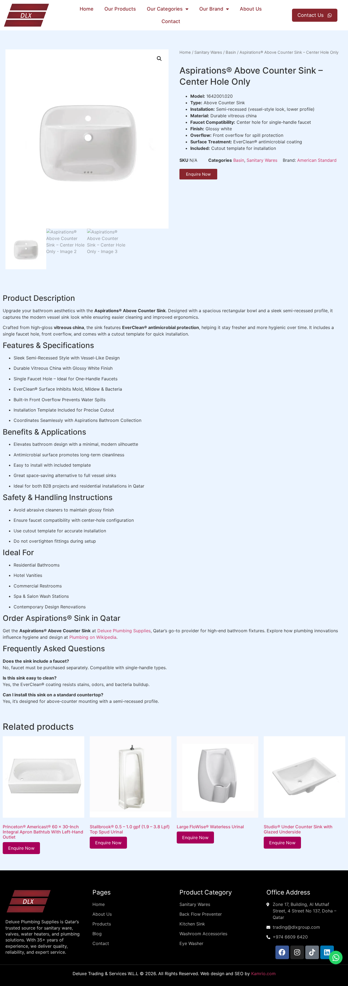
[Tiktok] (312, 952)
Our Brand (211, 9)
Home (87, 9)
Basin (231, 52)
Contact (170, 21)
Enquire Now (21, 848)
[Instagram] (297, 952)
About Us (251, 9)
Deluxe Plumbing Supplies (124, 630)
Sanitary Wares (208, 52)
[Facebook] (282, 952)
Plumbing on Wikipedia (92, 637)
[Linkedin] (327, 952)
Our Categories (165, 9)
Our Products (120, 9)
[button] (159, 59)
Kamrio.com (263, 973)
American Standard (317, 160)
